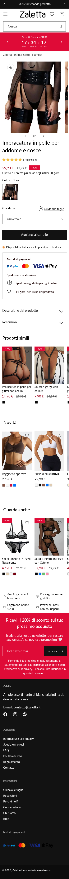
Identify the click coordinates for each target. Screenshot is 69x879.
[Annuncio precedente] (4, 4)
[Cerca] (61, 26)
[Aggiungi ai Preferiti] (27, 351)
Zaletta (7, 54)
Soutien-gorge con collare (46, 388)
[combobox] (34, 27)
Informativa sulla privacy (18, 738)
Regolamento (11, 761)
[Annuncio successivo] (65, 4)
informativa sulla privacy (17, 669)
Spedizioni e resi (13, 744)
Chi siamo (9, 813)
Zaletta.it (17, 870)
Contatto (8, 767)
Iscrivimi (52, 651)
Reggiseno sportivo (14, 474)
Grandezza (8, 208)
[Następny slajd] (61, 41)
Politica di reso (12, 756)
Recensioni (10, 795)
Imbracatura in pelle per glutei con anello (16, 388)
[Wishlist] (52, 14)
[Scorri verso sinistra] (25, 136)
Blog (6, 818)
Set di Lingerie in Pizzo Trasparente (16, 560)
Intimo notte (22, 54)
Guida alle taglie (54, 209)
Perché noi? (10, 801)
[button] (5, 14)
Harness (37, 54)
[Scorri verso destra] (43, 136)
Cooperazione (12, 807)
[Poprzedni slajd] (7, 41)
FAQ (6, 750)
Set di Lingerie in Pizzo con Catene (48, 560)
